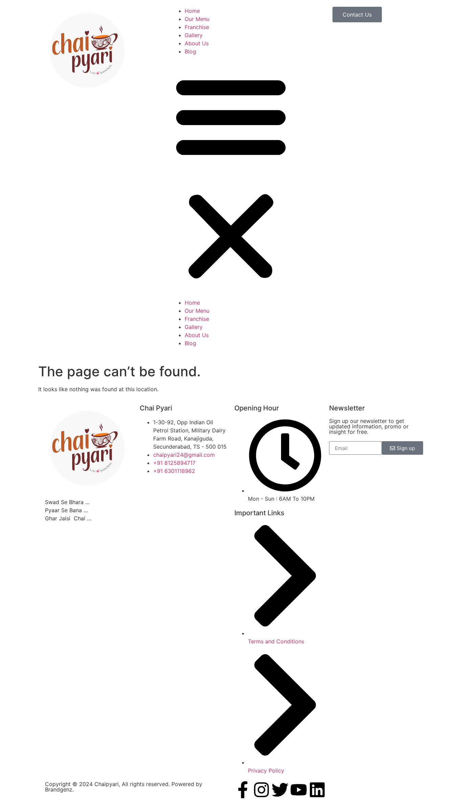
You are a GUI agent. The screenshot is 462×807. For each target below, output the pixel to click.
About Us (197, 43)
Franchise (197, 27)
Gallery (194, 35)
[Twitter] (280, 789)
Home (192, 10)
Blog (190, 51)
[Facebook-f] (242, 789)
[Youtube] (298, 789)
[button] (231, 177)
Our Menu (197, 19)
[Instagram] (261, 789)
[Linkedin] (317, 789)
